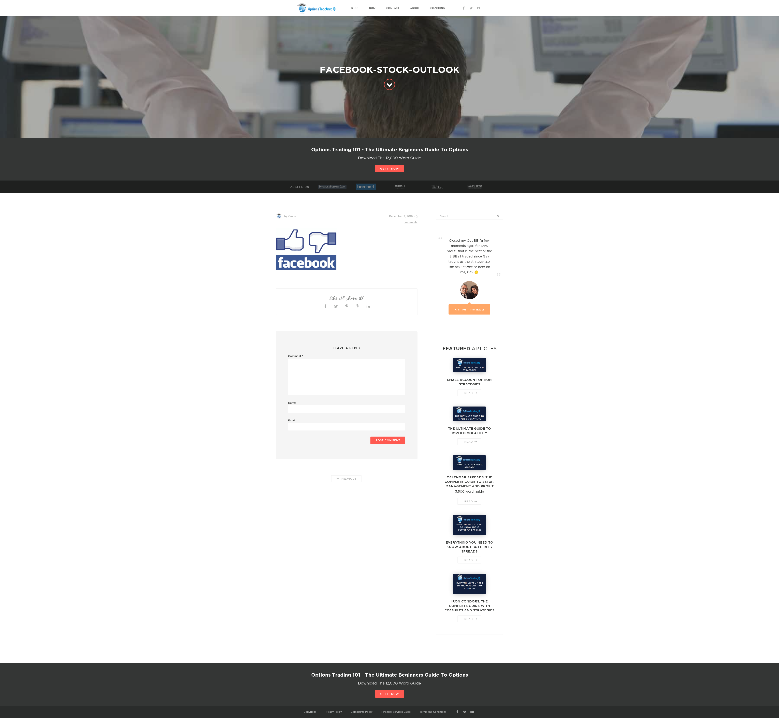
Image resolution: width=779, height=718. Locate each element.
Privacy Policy (333, 711)
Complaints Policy (361, 711)
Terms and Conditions (433, 711)
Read (469, 392)
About (415, 8)
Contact (393, 8)
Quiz (372, 8)
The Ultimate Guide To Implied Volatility (469, 431)
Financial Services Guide (396, 711)
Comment (295, 356)
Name (292, 402)
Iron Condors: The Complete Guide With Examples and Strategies (469, 605)
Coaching (437, 8)
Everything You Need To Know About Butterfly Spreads (469, 547)
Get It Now (389, 168)
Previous (348, 478)
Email (292, 420)
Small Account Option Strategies (469, 382)
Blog (354, 8)
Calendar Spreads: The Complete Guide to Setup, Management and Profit (469, 481)
